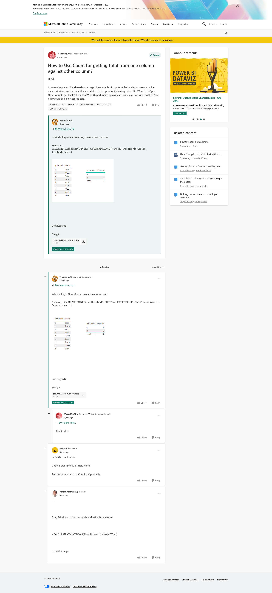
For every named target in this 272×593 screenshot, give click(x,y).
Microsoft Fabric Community (56, 32)
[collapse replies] (45, 276)
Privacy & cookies (190, 579)
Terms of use (208, 579)
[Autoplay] (193, 119)
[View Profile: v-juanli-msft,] (55, 122)
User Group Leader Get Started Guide (200, 154)
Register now (40, 13)
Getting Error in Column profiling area (200, 166)
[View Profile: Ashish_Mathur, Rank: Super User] (55, 493)
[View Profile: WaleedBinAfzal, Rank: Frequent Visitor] (52, 55)
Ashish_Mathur (67, 491)
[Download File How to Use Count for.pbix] (83, 241)
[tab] (197, 119)
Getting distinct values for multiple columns (199, 195)
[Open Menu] (226, 33)
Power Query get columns (194, 141)
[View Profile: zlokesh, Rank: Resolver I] (55, 450)
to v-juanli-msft (102, 414)
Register (213, 24)
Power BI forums (78, 32)
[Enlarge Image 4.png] (83, 180)
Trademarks (222, 579)
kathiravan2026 (203, 170)
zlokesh (63, 448)
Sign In (223, 24)
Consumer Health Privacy (85, 586)
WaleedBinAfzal (64, 53)
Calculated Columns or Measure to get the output (201, 180)
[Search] (204, 24)
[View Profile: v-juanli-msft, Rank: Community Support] (55, 278)
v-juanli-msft (66, 120)
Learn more (167, 40)
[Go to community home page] (63, 24)
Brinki (195, 145)
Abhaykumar (201, 201)
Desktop (91, 32)
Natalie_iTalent (200, 158)
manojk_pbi (201, 185)
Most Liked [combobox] (158, 267)
